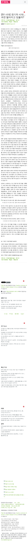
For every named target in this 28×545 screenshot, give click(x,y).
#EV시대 (3, 20)
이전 (6, 314)
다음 (22, 314)
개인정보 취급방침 (5, 506)
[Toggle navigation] (25, 2)
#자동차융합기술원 (10, 20)
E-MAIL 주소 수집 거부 (6, 507)
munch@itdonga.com (6, 539)
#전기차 (17, 20)
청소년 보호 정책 (15, 506)
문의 (19, 502)
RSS (15, 507)
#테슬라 (10, 21)
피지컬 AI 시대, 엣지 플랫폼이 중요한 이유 (11, 304)
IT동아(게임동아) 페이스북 (12, 291)
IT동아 (2, 285)
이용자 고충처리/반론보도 (7, 504)
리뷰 (2, 408)
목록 (17, 314)
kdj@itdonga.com (10, 24)
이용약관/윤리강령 (19, 504)
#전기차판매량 (4, 21)
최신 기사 (4, 367)
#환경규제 (15, 21)
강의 (2, 424)
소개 (15, 502)
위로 (11, 314)
